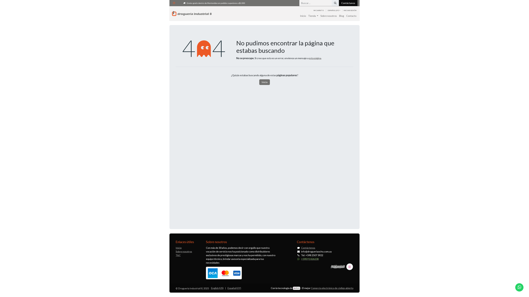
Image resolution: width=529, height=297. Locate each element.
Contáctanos (348, 3)
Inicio (265, 82)
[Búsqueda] (335, 3)
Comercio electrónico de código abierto (332, 288)
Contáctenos (308, 247)
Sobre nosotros (184, 251)
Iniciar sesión (350, 10)
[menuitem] (303, 16)
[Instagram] (174, 3)
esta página (315, 58)
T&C (178, 255)
